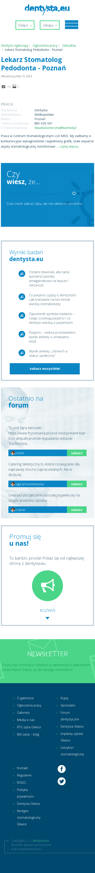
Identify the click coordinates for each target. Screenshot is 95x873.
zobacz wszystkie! (45, 368)
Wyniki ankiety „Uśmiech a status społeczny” (48, 353)
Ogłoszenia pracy (29, 705)
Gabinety (23, 712)
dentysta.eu (40, 840)
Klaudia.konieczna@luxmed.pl (55, 128)
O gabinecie (25, 698)
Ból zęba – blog (28, 734)
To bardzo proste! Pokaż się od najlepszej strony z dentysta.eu (46, 560)
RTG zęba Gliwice (29, 727)
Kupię (64, 698)
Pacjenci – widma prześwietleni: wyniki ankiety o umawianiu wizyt (52, 336)
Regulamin (24, 775)
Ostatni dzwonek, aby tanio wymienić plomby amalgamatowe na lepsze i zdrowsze (49, 278)
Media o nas (26, 720)
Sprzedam (68, 705)
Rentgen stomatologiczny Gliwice (28, 817)
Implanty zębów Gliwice (72, 737)
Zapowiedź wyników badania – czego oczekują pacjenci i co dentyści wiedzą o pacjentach (51, 318)
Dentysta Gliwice (72, 726)
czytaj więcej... (69, 146)
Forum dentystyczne (70, 715)
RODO (21, 782)
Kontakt (22, 768)
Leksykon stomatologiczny (72, 750)
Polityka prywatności (25, 793)
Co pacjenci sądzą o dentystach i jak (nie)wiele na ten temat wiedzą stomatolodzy (52, 299)
